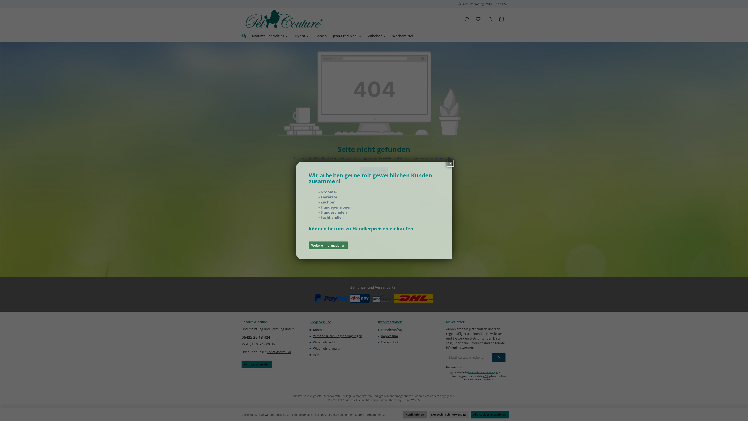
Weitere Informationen (328, 245)
